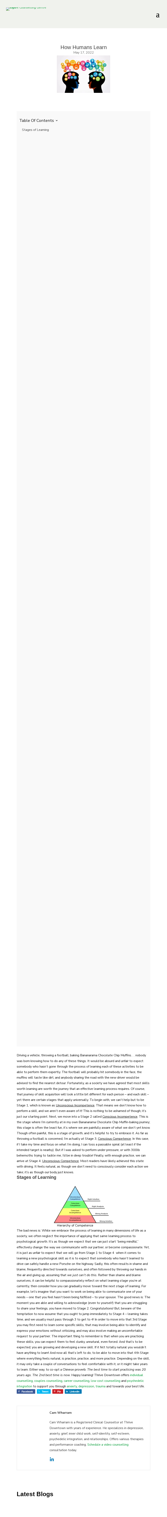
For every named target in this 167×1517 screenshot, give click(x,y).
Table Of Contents (38, 120)
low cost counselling (105, 1381)
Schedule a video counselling (108, 1444)
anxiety (72, 1386)
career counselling (76, 1381)
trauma (100, 1386)
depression (86, 1386)
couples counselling (48, 1381)
